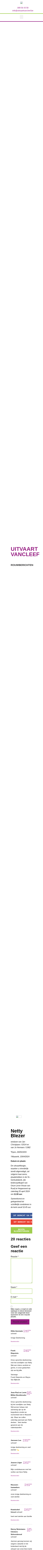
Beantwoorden (15, 1341)
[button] (21, 17)
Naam (14, 1287)
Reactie (15, 1257)
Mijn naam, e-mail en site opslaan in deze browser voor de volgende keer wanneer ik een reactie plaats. (21, 1313)
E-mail (14, 1297)
